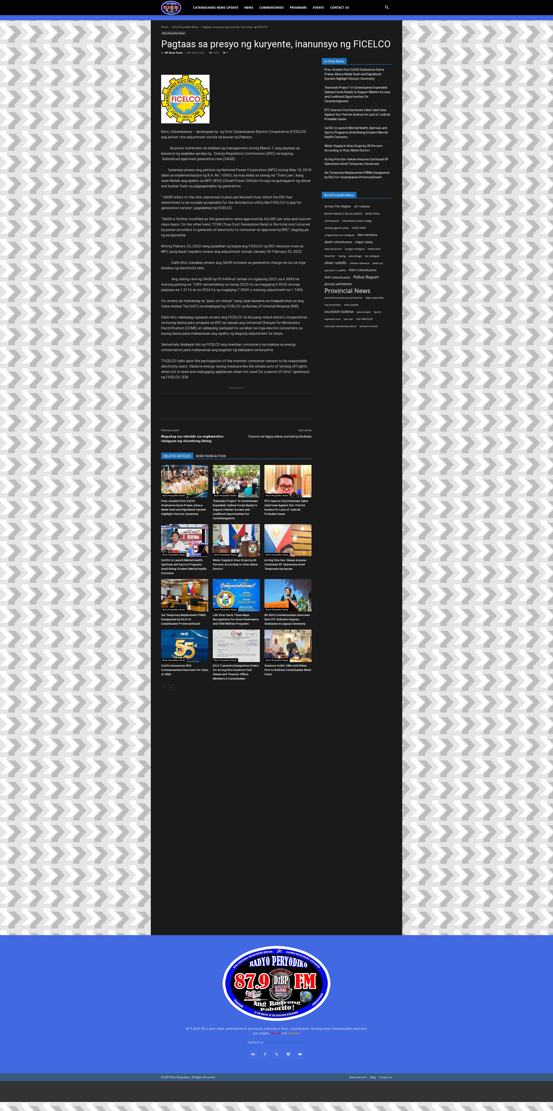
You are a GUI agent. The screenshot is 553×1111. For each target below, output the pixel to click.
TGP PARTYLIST (364, 319)
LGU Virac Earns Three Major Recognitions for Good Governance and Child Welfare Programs (236, 619)
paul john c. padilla (335, 270)
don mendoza (367, 235)
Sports (377, 312)
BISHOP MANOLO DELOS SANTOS (343, 213)
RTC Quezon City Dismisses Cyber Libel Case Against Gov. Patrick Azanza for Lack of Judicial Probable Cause (357, 114)
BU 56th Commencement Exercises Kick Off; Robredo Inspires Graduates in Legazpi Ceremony (287, 619)
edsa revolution (333, 248)
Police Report (366, 277)
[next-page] (170, 687)
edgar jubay (364, 242)
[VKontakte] (300, 1054)
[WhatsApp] (195, 62)
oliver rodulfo (335, 263)
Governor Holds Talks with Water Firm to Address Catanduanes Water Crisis (287, 670)
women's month (369, 326)
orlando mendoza (359, 263)
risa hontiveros (332, 304)
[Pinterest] (185, 62)
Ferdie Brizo (374, 248)
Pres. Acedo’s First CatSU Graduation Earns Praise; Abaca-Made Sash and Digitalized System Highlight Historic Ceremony (354, 74)
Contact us (385, 1077)
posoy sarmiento (338, 284)
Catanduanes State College (357, 220)
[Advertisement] (129, 1091)
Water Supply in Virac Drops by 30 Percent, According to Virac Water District (235, 564)
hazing (342, 256)
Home (164, 27)
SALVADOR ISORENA (339, 312)
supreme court (332, 319)
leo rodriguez (372, 256)
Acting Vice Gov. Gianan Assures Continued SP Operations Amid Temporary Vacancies (285, 564)
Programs (298, 7)
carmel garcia (331, 220)
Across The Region (337, 206)
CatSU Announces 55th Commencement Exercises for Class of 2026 (184, 670)
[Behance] (253, 1054)
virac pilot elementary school (340, 326)
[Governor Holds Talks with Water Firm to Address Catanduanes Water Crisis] (287, 646)
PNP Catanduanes (337, 277)
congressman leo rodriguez (339, 235)
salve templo (364, 312)
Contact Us (339, 7)
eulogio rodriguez (355, 248)
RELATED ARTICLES (177, 456)
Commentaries (271, 7)
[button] (386, 8)
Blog (373, 1077)
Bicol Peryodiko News (185, 27)
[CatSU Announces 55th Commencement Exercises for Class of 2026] (184, 646)
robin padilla (351, 304)
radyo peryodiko (374, 297)
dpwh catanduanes (338, 242)
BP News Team (174, 52)
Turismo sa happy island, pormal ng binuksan (279, 436)
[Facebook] (165, 62)
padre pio (377, 263)
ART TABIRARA (362, 206)
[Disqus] (236, 867)
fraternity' (329, 256)
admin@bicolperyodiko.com (285, 1042)
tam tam (348, 319)
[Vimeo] (288, 1054)
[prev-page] (164, 687)
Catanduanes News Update (215, 7)
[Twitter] (175, 62)
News (248, 7)
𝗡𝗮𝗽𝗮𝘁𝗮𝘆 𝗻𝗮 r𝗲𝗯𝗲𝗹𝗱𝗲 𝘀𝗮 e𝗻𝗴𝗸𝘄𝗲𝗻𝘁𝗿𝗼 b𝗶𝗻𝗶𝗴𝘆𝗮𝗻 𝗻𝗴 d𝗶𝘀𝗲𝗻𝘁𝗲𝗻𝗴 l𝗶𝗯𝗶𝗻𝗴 (192, 439)
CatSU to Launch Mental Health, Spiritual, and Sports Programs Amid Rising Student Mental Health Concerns (356, 132)
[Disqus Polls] (236, 754)
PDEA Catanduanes (363, 270)
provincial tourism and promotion (343, 297)
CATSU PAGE (359, 227)
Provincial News (347, 290)
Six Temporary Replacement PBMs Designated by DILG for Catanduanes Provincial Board (183, 619)
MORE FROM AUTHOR (211, 456)
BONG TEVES (372, 213)
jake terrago (355, 256)
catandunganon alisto (336, 227)
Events (318, 7)
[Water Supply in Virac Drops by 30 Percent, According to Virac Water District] (236, 540)
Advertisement (358, 1077)
